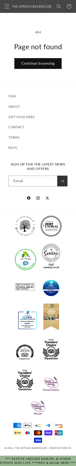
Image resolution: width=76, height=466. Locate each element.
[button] (7, 6)
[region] (38, 461)
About (14, 106)
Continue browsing (38, 63)
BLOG (13, 147)
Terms (13, 137)
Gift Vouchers (21, 117)
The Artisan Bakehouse (31, 448)
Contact (16, 127)
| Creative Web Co (59, 448)
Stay (12, 96)
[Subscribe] (62, 181)
